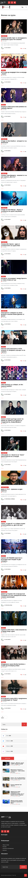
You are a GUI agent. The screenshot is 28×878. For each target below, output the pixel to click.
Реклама (4, 846)
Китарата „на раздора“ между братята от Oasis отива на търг (14, 279)
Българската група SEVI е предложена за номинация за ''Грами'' (14, 699)
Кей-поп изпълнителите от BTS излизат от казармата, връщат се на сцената (13, 350)
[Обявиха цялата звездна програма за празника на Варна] (6, 801)
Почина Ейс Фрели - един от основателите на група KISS (10, 244)
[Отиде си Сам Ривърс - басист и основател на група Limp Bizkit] (14, 198)
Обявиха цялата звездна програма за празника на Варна (17, 801)
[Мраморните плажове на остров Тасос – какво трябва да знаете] (6, 771)
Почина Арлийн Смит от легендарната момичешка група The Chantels (14, 38)
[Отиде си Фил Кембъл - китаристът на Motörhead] (14, 129)
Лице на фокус (5, 487)
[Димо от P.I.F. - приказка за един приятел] (14, 478)
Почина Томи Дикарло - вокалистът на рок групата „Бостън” (14, 176)
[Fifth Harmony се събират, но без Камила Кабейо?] (14, 373)
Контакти (5, 850)
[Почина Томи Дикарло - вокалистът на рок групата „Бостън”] (14, 164)
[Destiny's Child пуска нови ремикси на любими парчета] (14, 95)
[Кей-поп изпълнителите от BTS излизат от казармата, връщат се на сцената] (14, 337)
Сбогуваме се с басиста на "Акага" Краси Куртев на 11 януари (12, 455)
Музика (3, 70)
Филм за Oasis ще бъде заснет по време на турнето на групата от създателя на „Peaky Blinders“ (12, 420)
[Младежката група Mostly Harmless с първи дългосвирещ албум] (14, 653)
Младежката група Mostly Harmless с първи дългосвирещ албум (13, 664)
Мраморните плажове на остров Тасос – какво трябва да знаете (18, 771)
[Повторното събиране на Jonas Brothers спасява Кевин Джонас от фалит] (14, 301)
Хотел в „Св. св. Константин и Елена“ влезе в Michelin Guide (18, 778)
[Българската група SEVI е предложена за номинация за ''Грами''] (14, 687)
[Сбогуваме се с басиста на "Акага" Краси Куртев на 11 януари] (14, 443)
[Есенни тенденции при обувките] (6, 785)
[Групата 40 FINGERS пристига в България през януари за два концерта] (14, 546)
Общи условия (6, 844)
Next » (5, 717)
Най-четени (7, 758)
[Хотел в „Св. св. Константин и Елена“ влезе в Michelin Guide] (6, 779)
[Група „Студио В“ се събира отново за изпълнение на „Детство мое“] (14, 512)
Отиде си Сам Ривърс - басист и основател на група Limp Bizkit (12, 210)
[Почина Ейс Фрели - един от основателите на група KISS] (14, 232)
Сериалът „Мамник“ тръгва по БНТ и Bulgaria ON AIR (17, 763)
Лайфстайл (4, 173)
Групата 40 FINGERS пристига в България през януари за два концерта (11, 559)
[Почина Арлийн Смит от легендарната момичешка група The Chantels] (14, 26)
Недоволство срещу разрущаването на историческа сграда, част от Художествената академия (17, 793)
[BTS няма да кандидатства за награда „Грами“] (14, 61)
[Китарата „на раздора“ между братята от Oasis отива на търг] (14, 267)
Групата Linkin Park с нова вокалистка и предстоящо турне (14, 630)
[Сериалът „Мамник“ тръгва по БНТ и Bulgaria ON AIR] (6, 764)
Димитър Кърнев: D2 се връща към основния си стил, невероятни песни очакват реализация (13, 595)
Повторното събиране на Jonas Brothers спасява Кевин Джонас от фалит (12, 314)
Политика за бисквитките (8, 848)
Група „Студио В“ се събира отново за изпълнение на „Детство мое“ (13, 524)
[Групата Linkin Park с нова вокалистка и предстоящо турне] (14, 618)
